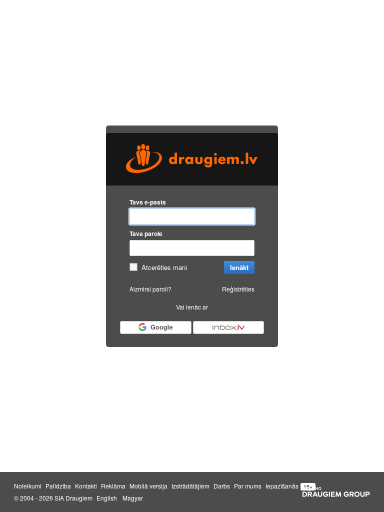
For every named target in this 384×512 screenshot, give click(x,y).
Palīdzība (58, 486)
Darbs (222, 486)
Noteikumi (28, 486)
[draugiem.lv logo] (192, 159)
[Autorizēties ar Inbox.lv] (228, 327)
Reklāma (113, 486)
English (106, 498)
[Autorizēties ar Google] (155, 327)
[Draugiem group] (336, 492)
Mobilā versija (149, 486)
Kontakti (86, 486)
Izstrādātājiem (191, 486)
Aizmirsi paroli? (151, 289)
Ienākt (239, 267)
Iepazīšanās (282, 486)
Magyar (132, 498)
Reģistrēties (238, 289)
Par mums (248, 486)
